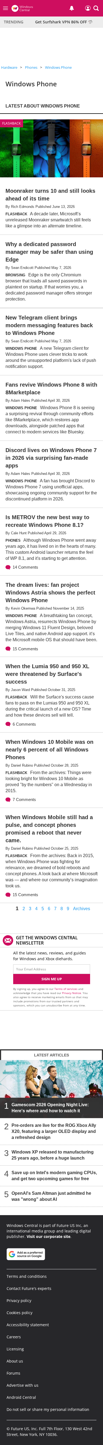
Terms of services (66, 989)
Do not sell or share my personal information (48, 1409)
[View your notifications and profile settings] (71, 8)
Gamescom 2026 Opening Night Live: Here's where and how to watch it (50, 1107)
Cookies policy (19, 1312)
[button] (96, 8)
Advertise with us (22, 1385)
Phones (31, 67)
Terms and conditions (27, 1276)
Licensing (15, 1349)
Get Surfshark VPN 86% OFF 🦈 (64, 21)
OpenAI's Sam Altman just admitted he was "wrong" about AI (51, 1196)
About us (15, 1361)
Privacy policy (19, 1300)
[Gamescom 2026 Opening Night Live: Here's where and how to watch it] (51, 1089)
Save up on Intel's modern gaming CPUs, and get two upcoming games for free (54, 1175)
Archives (81, 909)
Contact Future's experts (29, 1288)
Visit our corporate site (48, 1236)
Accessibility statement (28, 1324)
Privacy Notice (71, 993)
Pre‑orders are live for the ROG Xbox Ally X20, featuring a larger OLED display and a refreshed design (54, 1131)
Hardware (9, 67)
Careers (14, 1336)
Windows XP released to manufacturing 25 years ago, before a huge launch (53, 1155)
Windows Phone (58, 67)
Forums (13, 1373)
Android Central (21, 1397)
